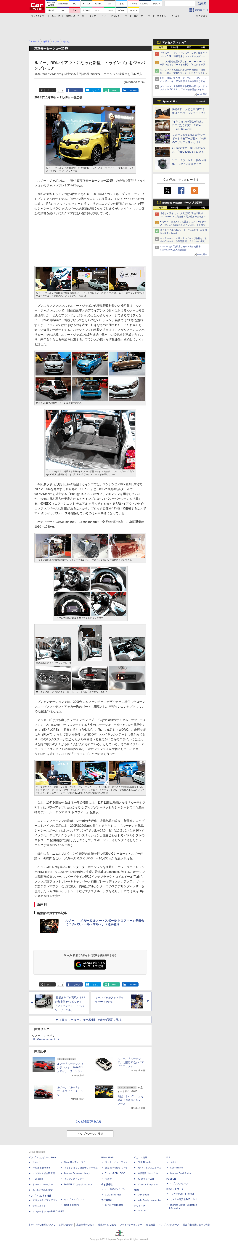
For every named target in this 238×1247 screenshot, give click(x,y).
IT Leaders (38, 1179)
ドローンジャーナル (43, 1184)
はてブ (95, 90)
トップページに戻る (90, 1133)
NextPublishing (72, 1205)
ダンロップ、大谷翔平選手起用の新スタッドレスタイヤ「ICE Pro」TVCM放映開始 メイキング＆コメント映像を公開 (183, 89)
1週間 (188, 47)
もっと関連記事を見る (88, 1121)
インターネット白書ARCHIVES (48, 1211)
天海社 (173, 1162)
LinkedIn (132, 90)
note (114, 90)
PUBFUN (171, 1179)
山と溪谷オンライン (115, 1189)
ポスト (50, 90)
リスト (61, 90)
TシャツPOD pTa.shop (182, 1193)
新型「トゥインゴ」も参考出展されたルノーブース (131, 1100)
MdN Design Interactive (149, 1200)
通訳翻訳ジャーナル (148, 1173)
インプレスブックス (74, 1199)
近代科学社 (106, 1200)
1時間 (160, 47)
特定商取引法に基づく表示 (196, 1224)
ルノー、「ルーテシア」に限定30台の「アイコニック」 (131, 1062)
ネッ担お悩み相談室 (43, 1190)
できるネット (39, 1206)
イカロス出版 (140, 1157)
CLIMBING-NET (113, 1194)
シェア (77, 90)
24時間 (174, 47)
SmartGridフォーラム (75, 1162)
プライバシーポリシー (131, 1224)
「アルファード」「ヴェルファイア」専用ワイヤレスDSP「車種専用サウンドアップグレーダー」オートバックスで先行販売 (183, 56)
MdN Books (143, 1194)
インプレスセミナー (74, 1179)
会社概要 (150, 1224)
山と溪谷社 (106, 1184)
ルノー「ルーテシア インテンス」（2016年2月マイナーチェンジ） (70, 1067)
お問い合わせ (66, 1224)
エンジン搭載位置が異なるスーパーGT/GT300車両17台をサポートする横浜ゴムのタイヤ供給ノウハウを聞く (183, 64)
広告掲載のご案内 (85, 1224)
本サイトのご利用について (41, 1224)
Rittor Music (107, 1157)
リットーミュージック (116, 1162)
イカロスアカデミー (148, 1184)
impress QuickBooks (180, 1173)
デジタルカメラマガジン (45, 1200)
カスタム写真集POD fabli (183, 1199)
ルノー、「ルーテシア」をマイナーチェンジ (70, 1091)
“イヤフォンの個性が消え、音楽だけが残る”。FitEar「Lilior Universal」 (188, 125)
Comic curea (176, 1167)
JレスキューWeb (146, 1179)
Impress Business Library (77, 1173)
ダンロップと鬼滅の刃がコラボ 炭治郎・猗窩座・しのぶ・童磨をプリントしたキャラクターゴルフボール (183, 72)
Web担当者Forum (41, 1167)
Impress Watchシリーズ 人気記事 (182, 202)
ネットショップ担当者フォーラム (81, 1167)
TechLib (142, 1210)
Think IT (37, 1162)
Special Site (169, 101)
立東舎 (108, 1179)
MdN (136, 1190)
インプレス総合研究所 (44, 1173)
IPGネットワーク (175, 1189)
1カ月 (202, 47)
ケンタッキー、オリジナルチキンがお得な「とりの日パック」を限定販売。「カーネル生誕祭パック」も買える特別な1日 (183, 241)
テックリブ (139, 1206)
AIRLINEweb (144, 1162)
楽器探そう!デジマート (116, 1167)
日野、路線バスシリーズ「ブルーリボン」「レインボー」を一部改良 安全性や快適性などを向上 (184, 81)
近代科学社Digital (114, 1205)
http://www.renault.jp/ (45, 1039)
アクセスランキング (174, 42)
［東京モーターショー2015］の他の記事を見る (90, 1019)
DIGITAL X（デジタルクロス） (79, 1184)
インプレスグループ (169, 1224)
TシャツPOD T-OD (115, 1173)
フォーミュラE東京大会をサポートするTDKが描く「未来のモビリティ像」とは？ (189, 138)
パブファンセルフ (179, 1183)
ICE (168, 1157)
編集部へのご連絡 (107, 1224)
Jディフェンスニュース (149, 1167)
